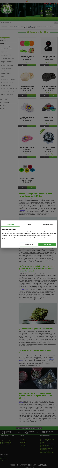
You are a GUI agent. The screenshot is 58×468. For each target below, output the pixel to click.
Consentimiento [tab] (10, 224)
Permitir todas (47, 244)
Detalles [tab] (29, 224)
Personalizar (28, 244)
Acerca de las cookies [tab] (48, 224)
